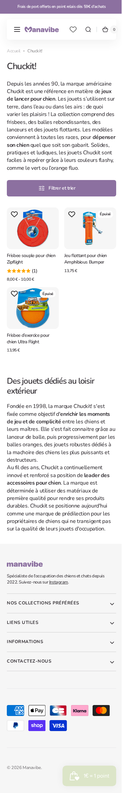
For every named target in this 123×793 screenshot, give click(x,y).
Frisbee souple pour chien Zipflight (31, 264)
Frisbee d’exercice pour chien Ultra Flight (28, 342)
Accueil (13, 51)
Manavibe (32, 771)
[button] (17, 29)
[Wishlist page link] (73, 29)
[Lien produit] (31, 251)
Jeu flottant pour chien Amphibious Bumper (83, 264)
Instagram (58, 586)
